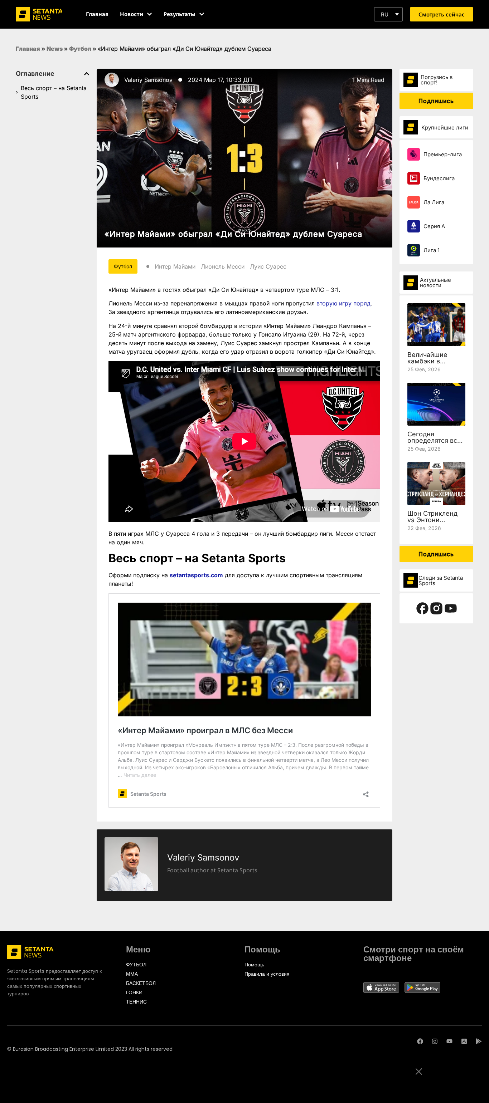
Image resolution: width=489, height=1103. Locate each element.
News (55, 48)
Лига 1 (431, 250)
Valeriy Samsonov (148, 79)
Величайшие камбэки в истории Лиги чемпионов (429, 364)
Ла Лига (433, 202)
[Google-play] (479, 1041)
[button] (388, 14)
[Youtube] (449, 1041)
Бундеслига (439, 178)
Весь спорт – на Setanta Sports (54, 92)
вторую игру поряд (343, 303)
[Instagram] (435, 1041)
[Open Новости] (149, 14)
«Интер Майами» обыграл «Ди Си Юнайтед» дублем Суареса (233, 234)
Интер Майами (175, 266)
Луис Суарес (268, 266)
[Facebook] (420, 1041)
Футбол (80, 48)
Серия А (434, 226)
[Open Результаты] (201, 14)
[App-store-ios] (464, 1041)
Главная (28, 48)
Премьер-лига (442, 154)
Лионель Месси (223, 266)
